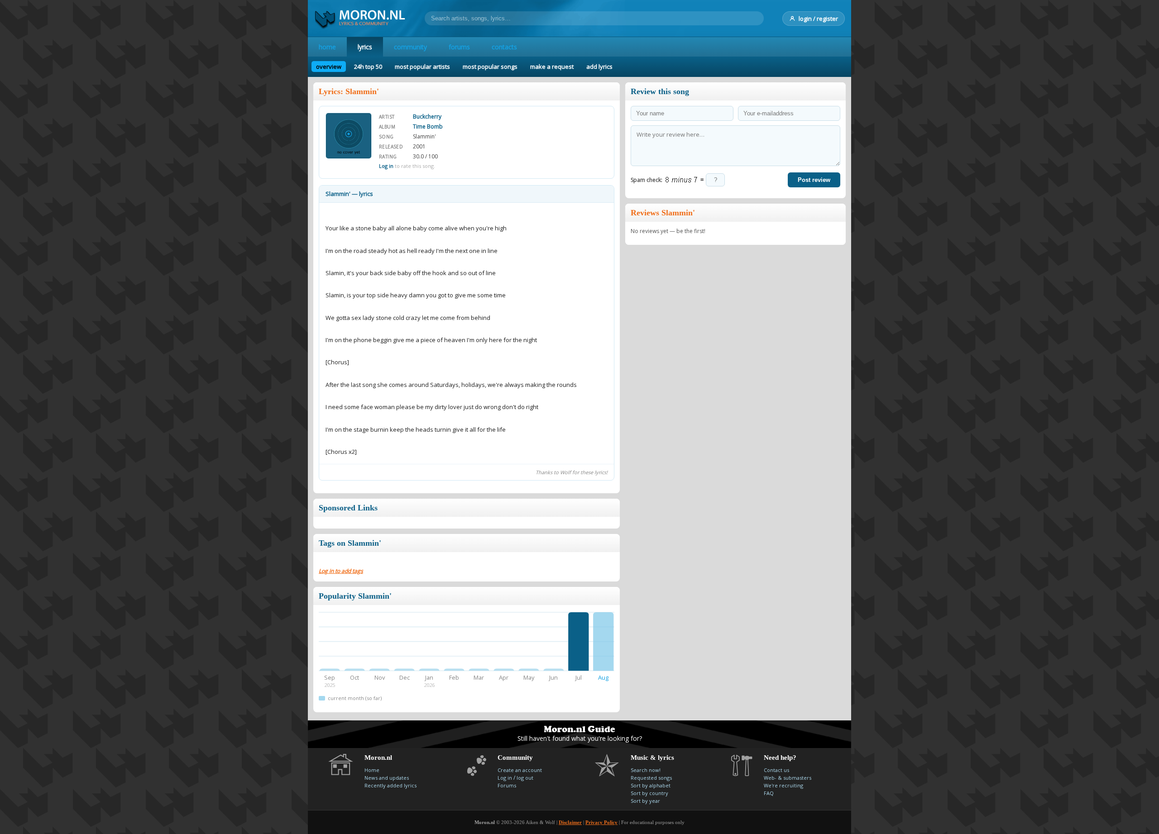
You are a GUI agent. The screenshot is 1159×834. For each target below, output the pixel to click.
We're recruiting (783, 785)
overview (328, 66)
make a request (552, 66)
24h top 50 (368, 66)
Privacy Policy (601, 822)
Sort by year (645, 800)
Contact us (776, 770)
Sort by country (649, 793)
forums (459, 47)
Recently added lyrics (390, 785)
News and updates (386, 777)
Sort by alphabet (650, 785)
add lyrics (599, 66)
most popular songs (490, 66)
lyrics (365, 47)
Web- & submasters (787, 777)
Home (371, 770)
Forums (507, 785)
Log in (386, 165)
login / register (818, 18)
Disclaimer (570, 822)
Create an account (520, 770)
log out (525, 777)
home (327, 47)
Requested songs (651, 777)
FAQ (769, 793)
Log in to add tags (341, 571)
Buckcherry (427, 116)
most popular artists (422, 66)
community (410, 47)
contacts (504, 47)
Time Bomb (428, 126)
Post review (814, 179)
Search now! (646, 770)
